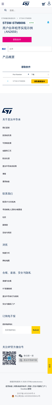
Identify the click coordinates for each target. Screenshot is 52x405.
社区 (4, 217)
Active (31, 22)
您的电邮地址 (7, 324)
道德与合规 (7, 281)
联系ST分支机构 (9, 202)
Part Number (17, 74)
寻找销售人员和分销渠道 (12, 209)
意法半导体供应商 (10, 166)
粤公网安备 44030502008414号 (27, 396)
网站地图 (6, 261)
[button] (3, 3)
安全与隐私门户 (9, 304)
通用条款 (6, 181)
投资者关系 (7, 135)
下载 (32, 74)
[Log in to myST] (49, 4)
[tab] (4, 49)
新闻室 (5, 225)
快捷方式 (6, 253)
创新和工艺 (7, 151)
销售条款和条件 (20, 386)
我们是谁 (6, 128)
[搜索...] (5, 10)
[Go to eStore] (44, 4)
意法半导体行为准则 (10, 296)
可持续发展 (7, 143)
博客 (4, 174)
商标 (30, 386)
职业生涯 (6, 158)
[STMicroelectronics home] (26, 4)
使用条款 (9, 386)
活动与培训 (7, 233)
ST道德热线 (7, 289)
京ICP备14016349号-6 (26, 393)
